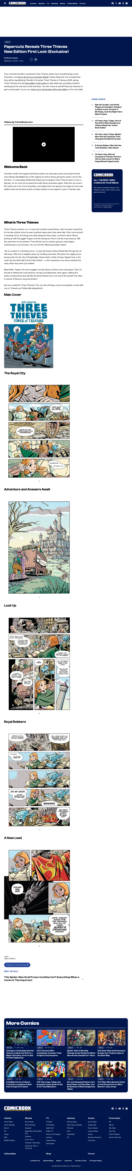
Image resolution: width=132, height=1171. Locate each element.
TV (48, 3)
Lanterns (49, 1137)
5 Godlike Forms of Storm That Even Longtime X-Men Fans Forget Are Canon (19, 1084)
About (58, 1161)
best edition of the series (36, 83)
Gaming (54, 3)
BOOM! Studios (9, 1140)
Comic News (8, 1122)
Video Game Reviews (74, 1125)
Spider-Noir (50, 1128)
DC (5, 1131)
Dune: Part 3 (29, 1139)
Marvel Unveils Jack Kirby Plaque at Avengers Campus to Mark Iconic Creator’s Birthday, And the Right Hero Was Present (108, 109)
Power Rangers (114, 1134)
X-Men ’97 (49, 1131)
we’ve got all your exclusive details (33, 76)
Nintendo (70, 1128)
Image (6, 1134)
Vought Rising (51, 1140)
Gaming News (72, 1122)
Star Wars (112, 1128)
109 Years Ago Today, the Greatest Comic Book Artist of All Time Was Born (50, 1084)
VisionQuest (50, 1143)
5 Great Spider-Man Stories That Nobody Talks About (108, 146)
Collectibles (72, 3)
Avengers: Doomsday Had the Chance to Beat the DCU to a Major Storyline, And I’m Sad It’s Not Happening (20, 1054)
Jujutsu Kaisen (93, 1131)
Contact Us (35, 1161)
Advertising (48, 1161)
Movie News (29, 1122)
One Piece (91, 1140)
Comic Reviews (9, 1125)
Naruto (90, 1134)
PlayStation (71, 1134)
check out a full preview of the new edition (49, 89)
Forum (82, 3)
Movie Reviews (30, 1125)
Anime (62, 3)
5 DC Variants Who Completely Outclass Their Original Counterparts (49, 1053)
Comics (33, 3)
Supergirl (28, 1128)
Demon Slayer (93, 1128)
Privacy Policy (108, 207)
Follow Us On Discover (16, 965)
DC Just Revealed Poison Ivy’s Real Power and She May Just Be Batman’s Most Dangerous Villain (81, 1085)
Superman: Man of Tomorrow (31, 1147)
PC (68, 1137)
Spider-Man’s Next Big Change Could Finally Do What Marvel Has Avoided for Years (81, 1053)
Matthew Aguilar (12, 58)
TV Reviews (50, 1125)
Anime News (92, 1122)
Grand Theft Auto (115, 1137)
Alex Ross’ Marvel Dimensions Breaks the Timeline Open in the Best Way (111, 1053)
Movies (42, 3)
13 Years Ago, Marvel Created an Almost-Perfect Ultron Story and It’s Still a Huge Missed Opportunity (108, 158)
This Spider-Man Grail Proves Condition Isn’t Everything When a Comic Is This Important (41, 979)
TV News (49, 1122)
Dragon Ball (92, 1125)
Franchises (114, 1118)
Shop (48, 1154)
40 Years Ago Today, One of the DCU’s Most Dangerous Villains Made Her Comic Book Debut (108, 124)
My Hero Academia (94, 1137)
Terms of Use (107, 205)
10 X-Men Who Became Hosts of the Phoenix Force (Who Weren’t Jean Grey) (111, 1084)
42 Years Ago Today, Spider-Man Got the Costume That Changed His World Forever (108, 136)
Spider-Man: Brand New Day (33, 1132)
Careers (68, 1161)
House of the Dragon (53, 1134)
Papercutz (12, 958)
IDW (5, 1137)
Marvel (6, 1128)
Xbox (69, 1131)
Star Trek (112, 1131)
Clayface (28, 1136)
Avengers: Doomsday (32, 1143)
